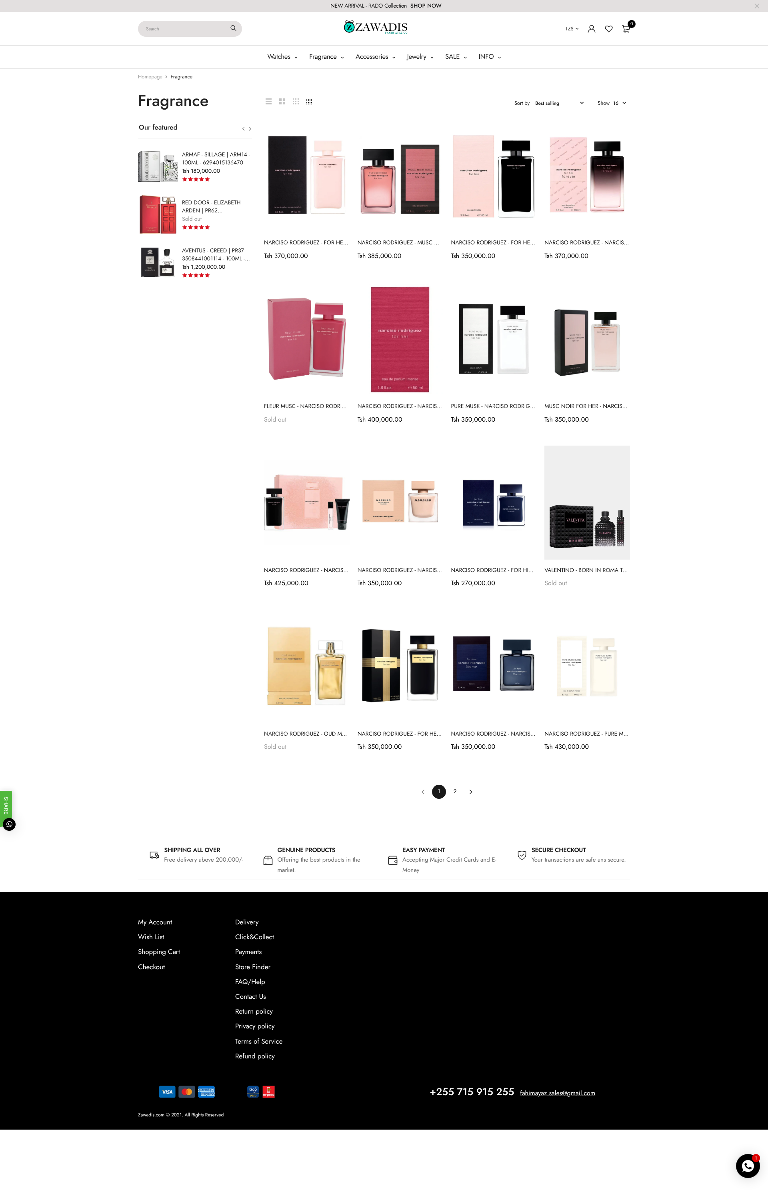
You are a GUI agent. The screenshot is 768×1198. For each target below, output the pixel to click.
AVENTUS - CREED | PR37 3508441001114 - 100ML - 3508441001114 (213, 259)
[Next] (471, 792)
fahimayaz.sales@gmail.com (557, 1093)
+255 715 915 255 (472, 1091)
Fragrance (323, 57)
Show (604, 103)
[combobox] (190, 29)
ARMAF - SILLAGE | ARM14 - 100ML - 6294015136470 (216, 159)
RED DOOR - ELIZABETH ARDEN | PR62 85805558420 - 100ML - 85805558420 (211, 215)
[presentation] (243, 128)
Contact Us (250, 996)
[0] (626, 29)
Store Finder (252, 967)
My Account (155, 922)
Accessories (373, 57)
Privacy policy (255, 1026)
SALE (453, 57)
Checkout (151, 967)
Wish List (151, 937)
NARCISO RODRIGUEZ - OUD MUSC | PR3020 (320, 734)
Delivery (246, 922)
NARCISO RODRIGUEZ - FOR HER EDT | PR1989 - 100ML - (521, 243)
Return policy (254, 1011)
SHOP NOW (426, 6)
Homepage (150, 76)
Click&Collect (254, 937)
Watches (279, 57)
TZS (570, 28)
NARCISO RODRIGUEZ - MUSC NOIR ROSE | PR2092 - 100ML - (434, 243)
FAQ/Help (250, 981)
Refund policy (255, 1056)
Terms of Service (258, 1041)
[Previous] (423, 792)
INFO (487, 57)
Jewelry (417, 57)
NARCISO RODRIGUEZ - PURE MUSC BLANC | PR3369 (610, 734)
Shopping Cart (159, 952)
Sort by (522, 103)
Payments (248, 952)
